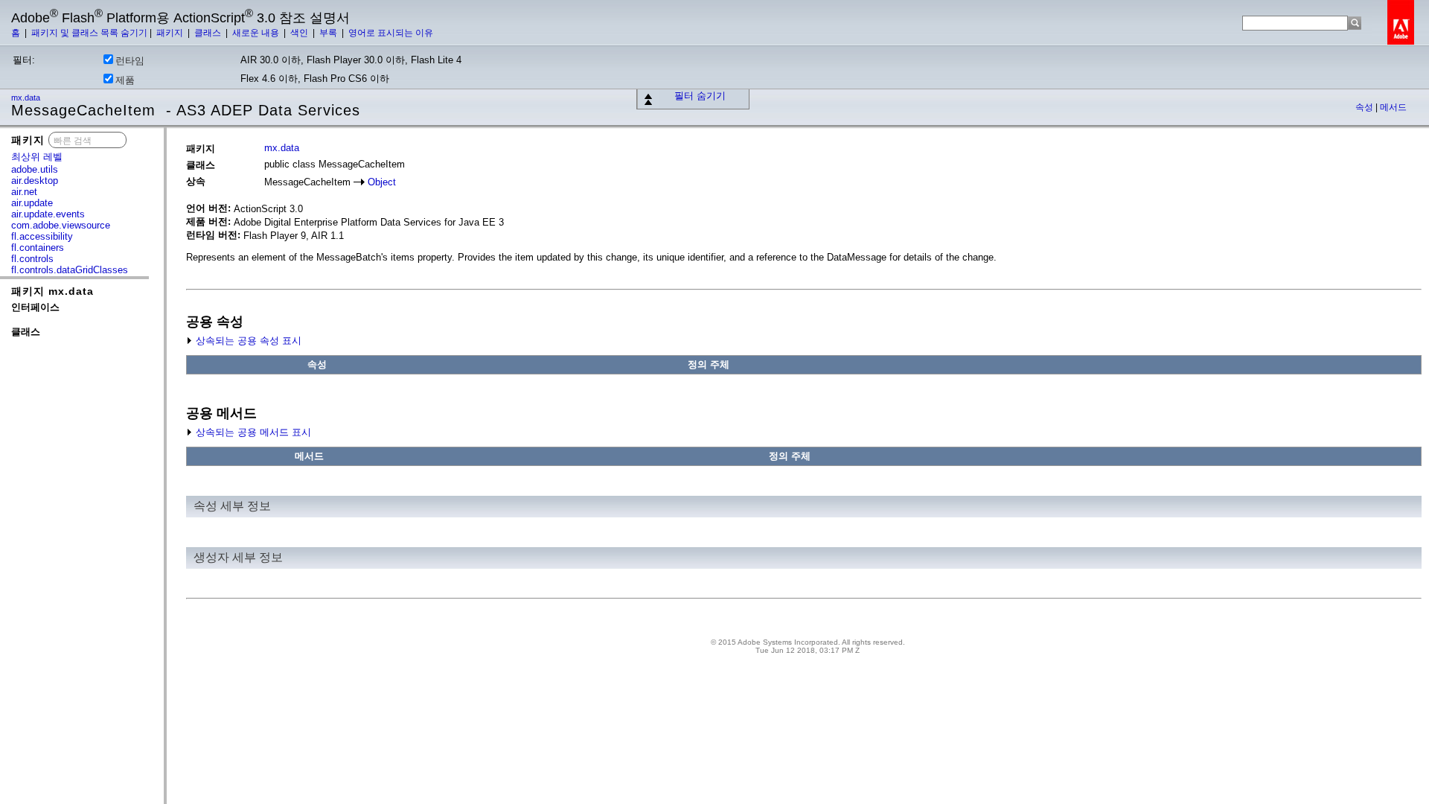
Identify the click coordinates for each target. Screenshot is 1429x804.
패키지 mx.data (52, 291)
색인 (300, 33)
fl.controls (32, 258)
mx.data (26, 97)
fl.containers (37, 247)
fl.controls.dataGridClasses (69, 269)
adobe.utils (34, 169)
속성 (1365, 107)
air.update (32, 202)
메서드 (1393, 107)
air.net (24, 191)
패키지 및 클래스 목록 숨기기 (89, 33)
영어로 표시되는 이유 (390, 33)
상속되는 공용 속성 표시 (247, 340)
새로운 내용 (256, 33)
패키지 (170, 33)
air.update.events (48, 214)
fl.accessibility (42, 236)
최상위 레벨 (37, 156)
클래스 (208, 33)
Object (382, 182)
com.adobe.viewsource (60, 225)
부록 (329, 33)
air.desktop (34, 180)
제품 (125, 80)
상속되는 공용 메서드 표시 (252, 432)
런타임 (129, 60)
